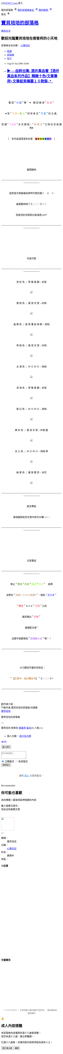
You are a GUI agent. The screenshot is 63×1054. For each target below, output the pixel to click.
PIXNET (13, 1010)
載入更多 (6, 747)
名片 (9, 58)
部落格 (10, 55)
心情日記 (25, 45)
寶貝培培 (6, 711)
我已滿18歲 (7, 1048)
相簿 (9, 51)
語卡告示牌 (25, 736)
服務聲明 (31, 1013)
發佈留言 (6, 765)
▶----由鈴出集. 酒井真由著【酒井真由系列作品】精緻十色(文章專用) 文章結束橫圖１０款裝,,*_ (33, 76)
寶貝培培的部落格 (20, 22)
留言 (28, 728)
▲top (3, 741)
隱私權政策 (52, 1010)
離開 (17, 1048)
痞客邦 (22, 728)
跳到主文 (6, 31)
